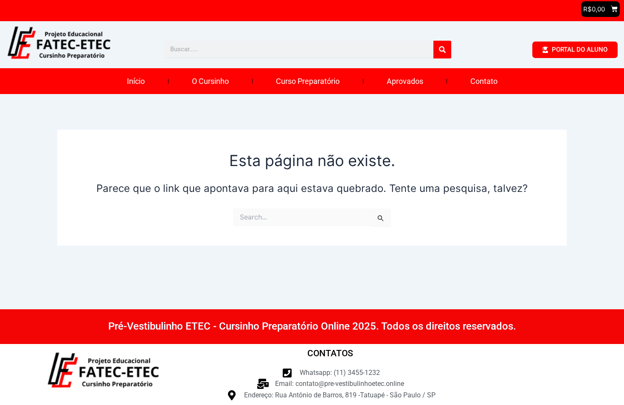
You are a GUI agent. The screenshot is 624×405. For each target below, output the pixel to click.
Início (136, 81)
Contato (484, 81)
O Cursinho (210, 81)
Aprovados (405, 81)
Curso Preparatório (308, 81)
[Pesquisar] (442, 49)
